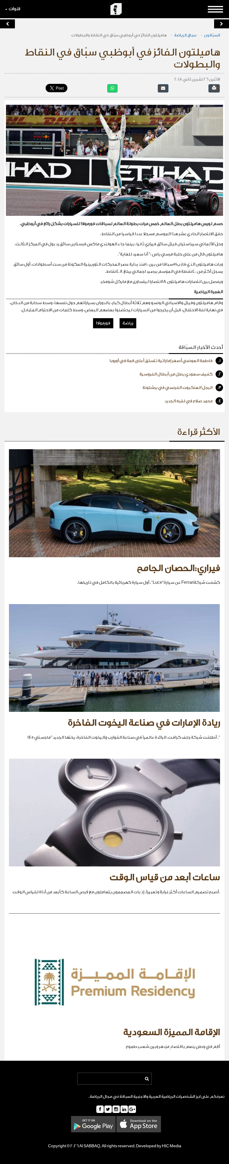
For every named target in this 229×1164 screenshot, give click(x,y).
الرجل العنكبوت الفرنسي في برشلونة (182, 387)
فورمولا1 (103, 323)
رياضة (128, 323)
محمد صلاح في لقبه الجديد (193, 401)
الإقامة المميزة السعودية (171, 1032)
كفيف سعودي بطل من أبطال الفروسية (180, 374)
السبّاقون (212, 35)
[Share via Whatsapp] (112, 88)
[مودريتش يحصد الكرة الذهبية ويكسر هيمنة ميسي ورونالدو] (7, 23)
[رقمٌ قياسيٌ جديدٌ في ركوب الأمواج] (221, 23)
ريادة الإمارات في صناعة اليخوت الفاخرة (144, 723)
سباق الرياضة (185, 35)
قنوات (14, 8)
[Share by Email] (163, 88)
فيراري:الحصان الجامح (178, 568)
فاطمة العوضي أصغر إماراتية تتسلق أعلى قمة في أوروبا (165, 360)
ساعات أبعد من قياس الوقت (164, 877)
